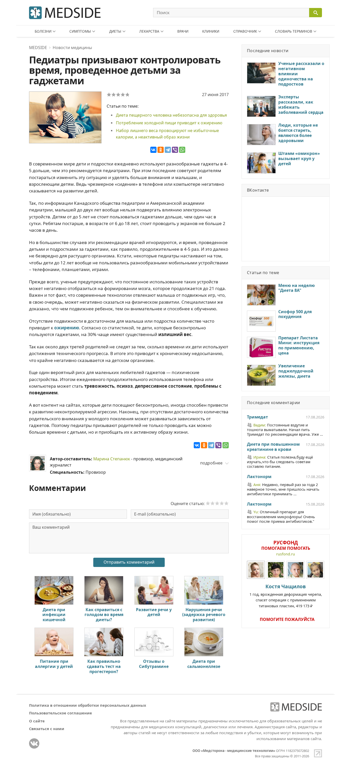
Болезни (43, 31)
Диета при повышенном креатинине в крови (273, 447)
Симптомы (80, 31)
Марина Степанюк (111, 459)
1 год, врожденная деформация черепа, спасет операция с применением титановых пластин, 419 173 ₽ (286, 595)
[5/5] (127, 94)
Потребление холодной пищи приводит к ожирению (169, 123)
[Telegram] (168, 150)
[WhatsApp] (182, 150)
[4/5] (123, 94)
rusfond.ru (285, 554)
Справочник (245, 31)
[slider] (217, 503)
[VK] (34, 743)
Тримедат (257, 417)
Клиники (210, 31)
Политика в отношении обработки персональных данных (87, 705)
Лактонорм (259, 476)
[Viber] (175, 150)
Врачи (182, 31)
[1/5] (109, 94)
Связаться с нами (46, 728)
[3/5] (118, 94)
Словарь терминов (293, 31)
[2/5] (113, 94)
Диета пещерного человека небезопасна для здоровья (171, 115)
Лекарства (149, 31)
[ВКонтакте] (153, 150)
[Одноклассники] (161, 150)
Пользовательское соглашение (60, 712)
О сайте (37, 720)
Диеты (115, 31)
